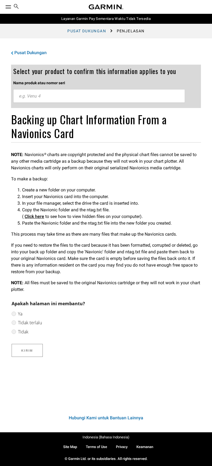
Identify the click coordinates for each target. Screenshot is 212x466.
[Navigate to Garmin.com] (106, 7)
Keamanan (144, 447)
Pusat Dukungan (86, 31)
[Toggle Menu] (3, 5)
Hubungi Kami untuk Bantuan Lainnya (106, 417)
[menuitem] (16, 7)
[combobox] (99, 96)
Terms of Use (96, 447)
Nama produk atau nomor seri (39, 83)
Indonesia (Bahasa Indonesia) (106, 437)
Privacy (122, 447)
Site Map (70, 447)
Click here (34, 216)
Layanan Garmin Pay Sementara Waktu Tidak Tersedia (106, 19)
